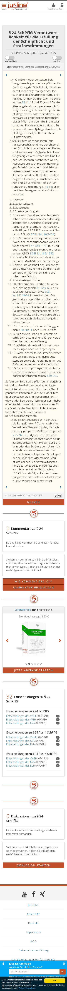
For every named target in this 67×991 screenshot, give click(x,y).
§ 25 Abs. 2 (20, 435)
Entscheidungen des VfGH (21, 719)
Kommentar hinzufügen (33, 587)
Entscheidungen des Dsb (20, 744)
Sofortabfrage (23, 609)
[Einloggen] (59, 5)
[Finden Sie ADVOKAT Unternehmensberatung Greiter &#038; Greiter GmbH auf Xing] (42, 894)
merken (33, 502)
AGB (33, 941)
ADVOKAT (33, 914)
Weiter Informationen (27, 988)
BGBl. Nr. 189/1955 (42, 253)
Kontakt (33, 923)
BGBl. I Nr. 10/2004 (42, 234)
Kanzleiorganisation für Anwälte (33, 959)
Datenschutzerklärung (33, 950)
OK (54, 980)
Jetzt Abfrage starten (33, 670)
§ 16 (49, 186)
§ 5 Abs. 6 (43, 288)
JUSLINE (33, 905)
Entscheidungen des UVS (20, 723)
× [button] (64, 963)
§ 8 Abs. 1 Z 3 (39, 245)
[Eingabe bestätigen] (62, 971)
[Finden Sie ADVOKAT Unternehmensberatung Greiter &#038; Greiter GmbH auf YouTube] (24, 894)
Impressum (33, 932)
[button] (6, 75)
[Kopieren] (59, 496)
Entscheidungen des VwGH (21, 716)
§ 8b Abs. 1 (26, 330)
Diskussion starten (33, 865)
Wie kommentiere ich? (33, 581)
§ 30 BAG (52, 375)
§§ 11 (25, 102)
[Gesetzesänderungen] (56, 496)
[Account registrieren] (51, 5)
